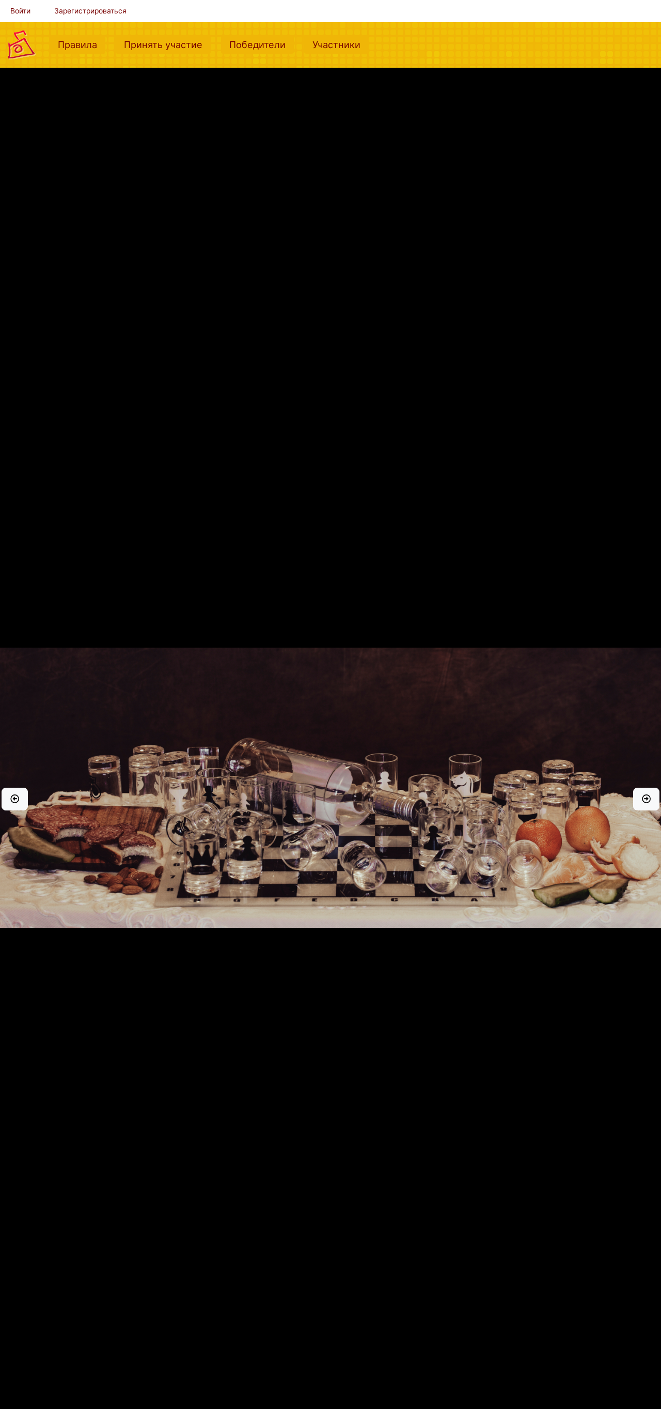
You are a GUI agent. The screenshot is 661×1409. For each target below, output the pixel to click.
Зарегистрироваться (90, 11)
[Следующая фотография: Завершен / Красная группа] (646, 799)
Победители (261, 44)
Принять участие (167, 44)
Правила (81, 44)
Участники (340, 44)
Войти (20, 11)
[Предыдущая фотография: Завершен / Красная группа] (15, 799)
